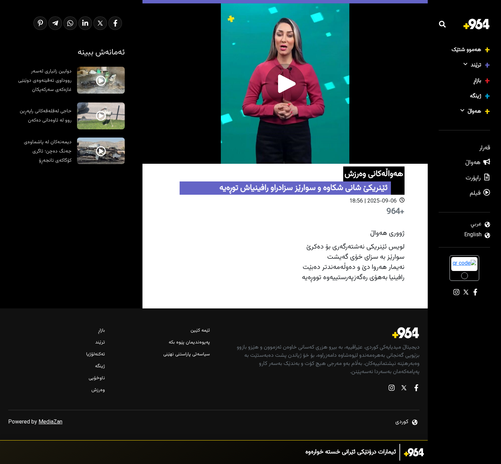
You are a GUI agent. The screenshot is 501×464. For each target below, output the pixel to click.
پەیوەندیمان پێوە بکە (189, 342)
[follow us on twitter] (403, 389)
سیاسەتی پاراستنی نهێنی (186, 354)
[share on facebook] (115, 23)
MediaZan (50, 422)
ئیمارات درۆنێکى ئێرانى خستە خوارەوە (350, 452)
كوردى (401, 422)
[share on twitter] (100, 23)
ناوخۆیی (97, 378)
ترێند (476, 65)
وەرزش (98, 390)
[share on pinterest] (40, 23)
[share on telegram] (55, 23)
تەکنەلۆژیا (95, 354)
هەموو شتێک (466, 50)
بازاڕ (477, 81)
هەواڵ (474, 111)
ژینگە (475, 96)
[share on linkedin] (85, 23)
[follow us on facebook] (416, 389)
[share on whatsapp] (70, 23)
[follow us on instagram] (391, 389)
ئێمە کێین (200, 330)
